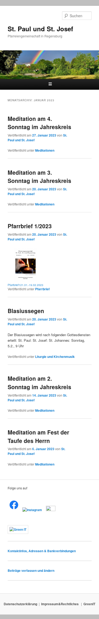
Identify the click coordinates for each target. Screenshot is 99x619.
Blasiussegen (26, 311)
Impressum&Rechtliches (60, 604)
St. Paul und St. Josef (40, 28)
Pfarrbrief (42, 289)
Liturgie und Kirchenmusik (55, 356)
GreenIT (89, 604)
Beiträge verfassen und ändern (31, 570)
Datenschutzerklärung (20, 604)
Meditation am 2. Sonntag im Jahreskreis (39, 382)
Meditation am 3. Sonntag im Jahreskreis (39, 176)
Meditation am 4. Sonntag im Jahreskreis (39, 123)
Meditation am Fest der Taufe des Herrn (38, 436)
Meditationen (44, 150)
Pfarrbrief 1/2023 (30, 226)
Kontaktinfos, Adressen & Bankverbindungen (42, 550)
